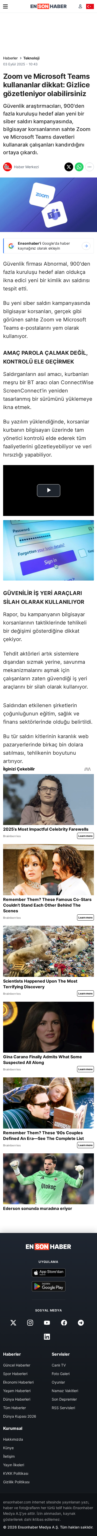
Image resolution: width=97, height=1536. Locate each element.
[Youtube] (47, 1323)
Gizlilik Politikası (16, 1482)
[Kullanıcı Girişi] (80, 6)
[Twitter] (13, 1323)
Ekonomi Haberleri (18, 1382)
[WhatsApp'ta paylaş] (79, 167)
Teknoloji (31, 58)
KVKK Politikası (15, 1473)
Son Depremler (64, 1399)
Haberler (10, 58)
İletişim (9, 1456)
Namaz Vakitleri (65, 1390)
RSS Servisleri (63, 1408)
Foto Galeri (61, 1373)
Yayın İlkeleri (13, 1465)
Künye (8, 1448)
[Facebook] (64, 1323)
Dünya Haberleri (16, 1399)
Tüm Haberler (14, 1408)
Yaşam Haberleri (17, 1390)
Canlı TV (59, 1365)
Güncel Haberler (16, 1365)
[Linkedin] (47, 1337)
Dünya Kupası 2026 (19, 1416)
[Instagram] (30, 1323)
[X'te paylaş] (68, 167)
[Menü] (5, 6)
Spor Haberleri (15, 1373)
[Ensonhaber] (49, 6)
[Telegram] (81, 1323)
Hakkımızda (13, 1439)
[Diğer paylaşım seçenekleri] (89, 167)
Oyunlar (58, 1382)
